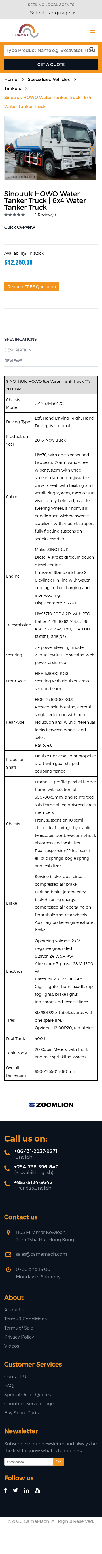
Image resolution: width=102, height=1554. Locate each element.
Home (10, 79)
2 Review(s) (45, 214)
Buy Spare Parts (21, 1412)
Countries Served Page (29, 1403)
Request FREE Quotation (32, 286)
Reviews (13, 360)
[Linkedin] (29, 1490)
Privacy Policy (19, 1336)
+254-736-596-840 (36, 1167)
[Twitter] (18, 1490)
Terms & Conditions (25, 1318)
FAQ (9, 1385)
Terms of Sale (18, 1327)
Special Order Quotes (27, 1394)
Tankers (12, 88)
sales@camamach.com (41, 1254)
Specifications (20, 339)
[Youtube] (40, 1490)
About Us (14, 1309)
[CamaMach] (25, 25)
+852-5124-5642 (33, 1182)
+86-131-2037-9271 (35, 1151)
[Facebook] (8, 1490)
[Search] (93, 49)
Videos (11, 1345)
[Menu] (92, 30)
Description (17, 349)
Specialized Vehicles (49, 79)
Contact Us (16, 1376)
